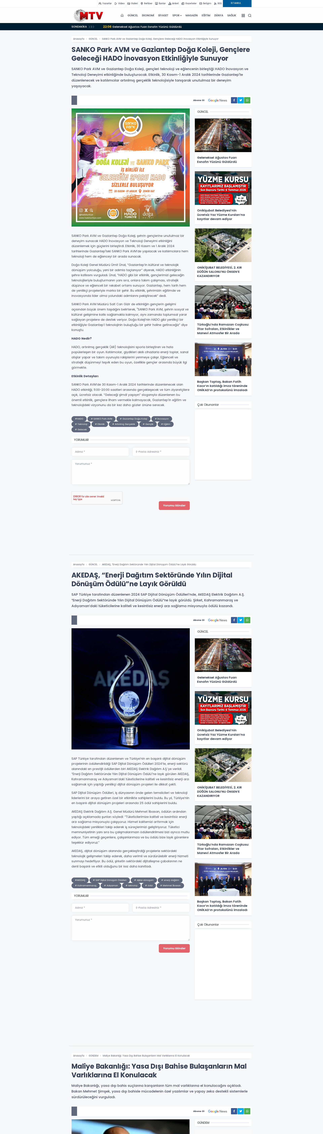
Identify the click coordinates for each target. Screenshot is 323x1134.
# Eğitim (165, 424)
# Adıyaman (111, 885)
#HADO (79, 418)
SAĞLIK (231, 15)
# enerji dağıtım (170, 880)
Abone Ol (198, 100)
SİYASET (163, 15)
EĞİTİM (206, 15)
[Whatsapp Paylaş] (247, 100)
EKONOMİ (148, 15)
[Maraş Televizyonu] (88, 15)
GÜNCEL (133, 15)
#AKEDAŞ (80, 880)
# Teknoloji (81, 424)
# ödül (149, 885)
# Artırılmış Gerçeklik (123, 424)
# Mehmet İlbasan (170, 885)
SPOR (175, 15)
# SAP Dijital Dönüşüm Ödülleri (110, 880)
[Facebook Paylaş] (234, 100)
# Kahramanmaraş (85, 885)
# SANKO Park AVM (101, 418)
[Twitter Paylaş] (241, 100)
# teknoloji (131, 885)
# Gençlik (148, 424)
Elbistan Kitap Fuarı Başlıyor (126, 27)
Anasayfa (78, 39)
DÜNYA (218, 15)
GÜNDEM (93, 1055)
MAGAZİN (192, 15)
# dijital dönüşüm (144, 880)
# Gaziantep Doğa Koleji (133, 418)
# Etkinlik (100, 424)
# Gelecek (81, 429)
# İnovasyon (162, 418)
